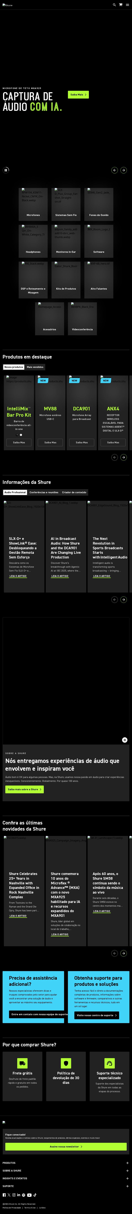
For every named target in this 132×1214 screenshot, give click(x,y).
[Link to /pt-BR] (10, 5)
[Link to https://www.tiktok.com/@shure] (35, 1195)
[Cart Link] (121, 4)
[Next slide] (123, 170)
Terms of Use (30, 1208)
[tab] (13, 367)
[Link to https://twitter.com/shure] (9, 1195)
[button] (17, 435)
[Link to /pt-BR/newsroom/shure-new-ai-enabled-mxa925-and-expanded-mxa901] (66, 891)
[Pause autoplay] (6, 170)
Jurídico (42, 1208)
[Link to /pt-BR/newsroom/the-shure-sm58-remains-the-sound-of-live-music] (108, 891)
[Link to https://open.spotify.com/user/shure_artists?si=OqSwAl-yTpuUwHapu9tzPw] (23, 1195)
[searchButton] (114, 5)
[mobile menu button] (127, 5)
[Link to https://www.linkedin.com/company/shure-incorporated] (18, 1195)
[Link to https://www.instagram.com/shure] (13, 1195)
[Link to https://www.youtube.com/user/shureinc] (29, 1195)
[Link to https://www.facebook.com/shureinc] (4, 1195)
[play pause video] (125, 740)
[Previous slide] (114, 170)
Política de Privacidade (12, 1208)
